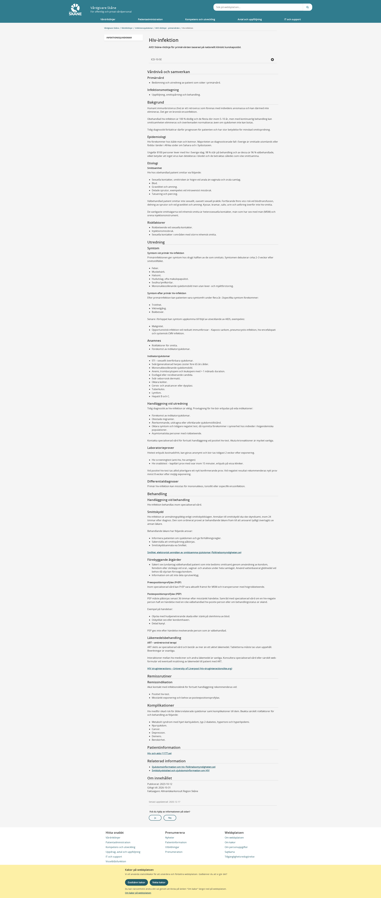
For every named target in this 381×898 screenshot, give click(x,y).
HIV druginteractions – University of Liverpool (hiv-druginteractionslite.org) (189, 668)
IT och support (114, 856)
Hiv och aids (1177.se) (159, 753)
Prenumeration (173, 852)
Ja (155, 817)
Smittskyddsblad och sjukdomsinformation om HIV (181, 770)
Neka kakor (158, 882)
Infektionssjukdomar (119, 37)
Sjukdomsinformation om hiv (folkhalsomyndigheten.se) (184, 767)
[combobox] (258, 7)
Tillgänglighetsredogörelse (239, 856)
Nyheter (169, 837)
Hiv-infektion (187, 28)
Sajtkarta (230, 852)
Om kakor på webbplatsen (138, 892)
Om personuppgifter (236, 847)
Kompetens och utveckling (120, 847)
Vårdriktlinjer (113, 837)
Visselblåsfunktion (116, 861)
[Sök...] (307, 7)
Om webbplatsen (234, 837)
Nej (169, 817)
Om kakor (230, 842)
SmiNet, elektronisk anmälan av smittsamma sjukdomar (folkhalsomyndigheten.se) (194, 552)
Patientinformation (176, 842)
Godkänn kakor (136, 882)
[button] (108, 19)
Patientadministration (118, 842)
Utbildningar (172, 847)
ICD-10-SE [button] (156, 59)
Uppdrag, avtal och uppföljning (123, 852)
